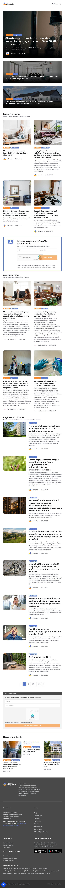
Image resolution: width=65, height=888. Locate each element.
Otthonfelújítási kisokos (41, 832)
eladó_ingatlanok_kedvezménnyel (13, 871)
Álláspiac (15, 308)
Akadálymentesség (8, 860)
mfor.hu (15, 868)
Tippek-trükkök (57, 760)
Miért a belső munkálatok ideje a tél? (52, 764)
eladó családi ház (8, 873)
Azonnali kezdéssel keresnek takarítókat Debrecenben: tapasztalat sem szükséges (45, 383)
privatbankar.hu (7, 868)
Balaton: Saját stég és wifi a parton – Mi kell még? (11, 765)
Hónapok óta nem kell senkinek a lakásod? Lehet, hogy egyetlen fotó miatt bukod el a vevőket (16, 213)
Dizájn (35, 813)
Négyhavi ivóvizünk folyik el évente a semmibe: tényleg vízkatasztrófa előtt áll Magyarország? (31, 41)
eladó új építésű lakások (38, 871)
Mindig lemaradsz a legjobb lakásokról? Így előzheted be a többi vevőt (15, 153)
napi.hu (27, 868)
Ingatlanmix (15, 147)
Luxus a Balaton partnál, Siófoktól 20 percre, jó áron (32, 752)
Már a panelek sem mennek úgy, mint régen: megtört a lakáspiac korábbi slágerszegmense (44, 428)
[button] (60, 3)
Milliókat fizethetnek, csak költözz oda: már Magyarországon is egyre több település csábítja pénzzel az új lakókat (45, 535)
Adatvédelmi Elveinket (27, 722)
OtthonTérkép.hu (8, 843)
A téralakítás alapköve (40, 657)
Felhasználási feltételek (10, 858)
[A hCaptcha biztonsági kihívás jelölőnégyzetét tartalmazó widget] (30, 257)
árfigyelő (45, 868)
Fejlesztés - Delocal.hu (54, 884)
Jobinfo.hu (6, 847)
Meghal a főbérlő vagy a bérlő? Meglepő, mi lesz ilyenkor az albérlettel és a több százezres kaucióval (44, 568)
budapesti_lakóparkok (52, 871)
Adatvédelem (7, 856)
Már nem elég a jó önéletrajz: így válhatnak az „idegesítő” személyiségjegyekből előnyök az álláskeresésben (16, 315)
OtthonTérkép (12, 884)
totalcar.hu (34, 868)
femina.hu (21, 868)
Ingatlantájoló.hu (8, 845)
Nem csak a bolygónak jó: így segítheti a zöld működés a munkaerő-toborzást (45, 314)
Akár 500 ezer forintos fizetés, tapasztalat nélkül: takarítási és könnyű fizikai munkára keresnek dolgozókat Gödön (15, 384)
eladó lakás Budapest (20, 873)
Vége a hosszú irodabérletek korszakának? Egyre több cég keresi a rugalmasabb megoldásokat (32, 77)
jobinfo (40, 868)
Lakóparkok (16, 760)
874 (33, 684)
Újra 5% (36, 823)
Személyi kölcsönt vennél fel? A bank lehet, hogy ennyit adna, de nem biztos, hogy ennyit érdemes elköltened (45, 602)
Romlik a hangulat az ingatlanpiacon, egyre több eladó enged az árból (45, 631)
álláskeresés (31, 873)
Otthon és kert (38, 826)
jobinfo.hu (27, 871)
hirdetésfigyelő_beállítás (42, 873)
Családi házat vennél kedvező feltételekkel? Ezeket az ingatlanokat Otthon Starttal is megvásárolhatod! (46, 214)
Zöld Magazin (38, 829)
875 (39, 684)
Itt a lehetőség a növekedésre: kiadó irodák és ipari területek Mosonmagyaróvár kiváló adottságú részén (30, 102)
